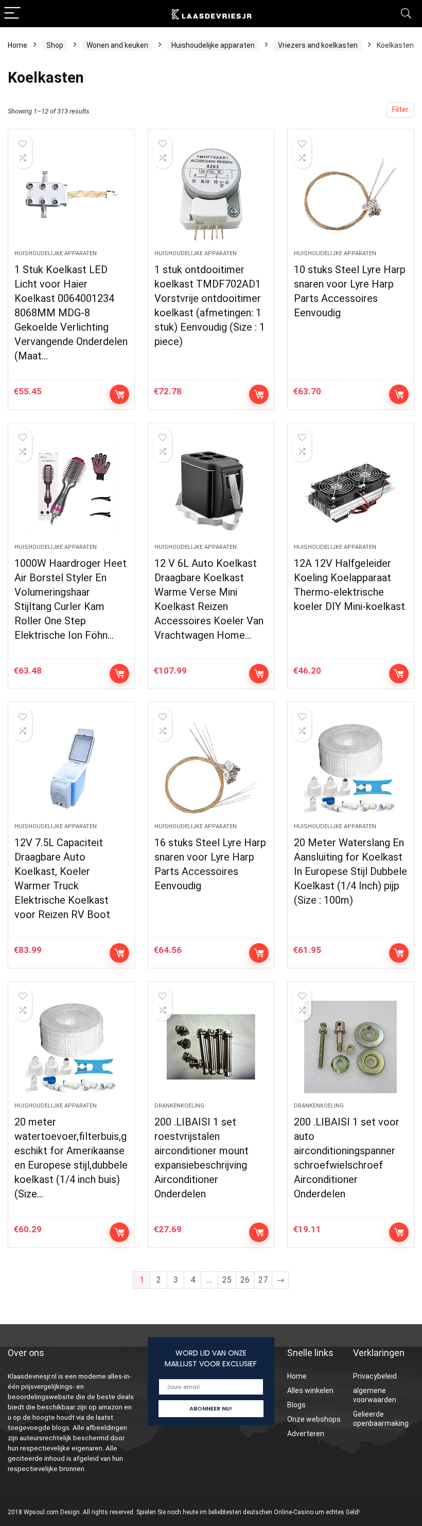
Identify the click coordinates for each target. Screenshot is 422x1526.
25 (227, 1280)
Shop (54, 45)
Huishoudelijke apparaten (213, 45)
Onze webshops (314, 1419)
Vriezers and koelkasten (318, 45)
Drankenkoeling (179, 1105)
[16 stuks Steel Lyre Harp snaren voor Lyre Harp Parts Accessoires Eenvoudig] (211, 767)
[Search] (406, 13)
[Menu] (12, 13)
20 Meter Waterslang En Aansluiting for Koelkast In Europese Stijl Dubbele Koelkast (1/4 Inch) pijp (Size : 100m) (350, 871)
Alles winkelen (310, 1390)
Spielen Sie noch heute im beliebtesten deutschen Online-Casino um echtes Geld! (248, 1512)
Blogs (296, 1405)
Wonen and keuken (117, 45)
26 (245, 1280)
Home (17, 45)
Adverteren (305, 1433)
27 (263, 1280)
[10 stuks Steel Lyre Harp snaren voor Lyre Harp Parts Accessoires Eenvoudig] (351, 194)
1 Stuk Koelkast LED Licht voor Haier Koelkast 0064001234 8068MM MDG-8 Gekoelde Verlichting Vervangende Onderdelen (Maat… (71, 312)
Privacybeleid (375, 1376)
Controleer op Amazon (119, 394)
